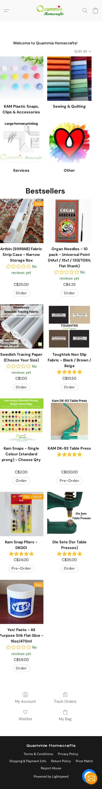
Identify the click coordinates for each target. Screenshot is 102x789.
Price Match (84, 761)
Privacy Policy (68, 754)
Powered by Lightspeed (51, 776)
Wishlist (25, 718)
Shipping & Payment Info (27, 761)
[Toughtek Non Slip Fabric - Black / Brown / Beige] (69, 326)
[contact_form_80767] (91, 778)
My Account (25, 701)
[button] (51, 10)
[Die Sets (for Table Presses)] (69, 514)
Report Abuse (51, 768)
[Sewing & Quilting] (69, 78)
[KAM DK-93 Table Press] (69, 420)
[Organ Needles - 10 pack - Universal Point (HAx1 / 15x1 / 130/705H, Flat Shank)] (69, 221)
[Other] (69, 142)
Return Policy (61, 761)
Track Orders (65, 701)
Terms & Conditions (38, 754)
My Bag (65, 718)
